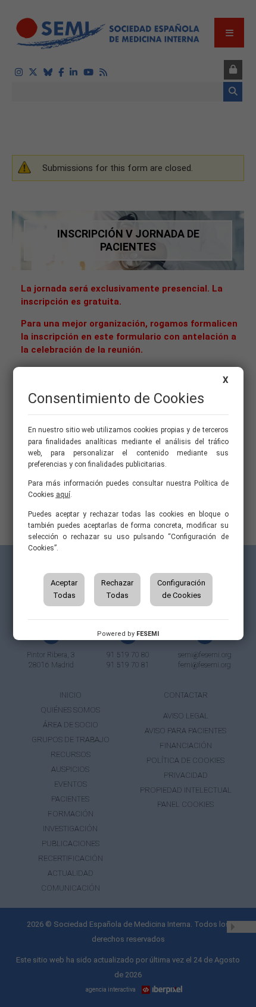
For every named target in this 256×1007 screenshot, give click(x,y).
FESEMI (147, 634)
